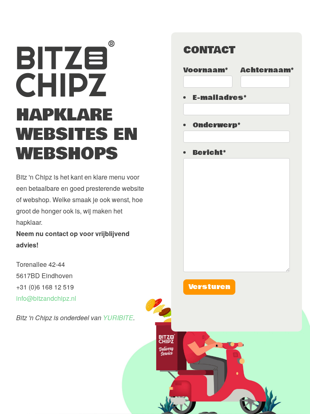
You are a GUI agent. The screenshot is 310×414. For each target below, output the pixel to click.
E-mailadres (219, 98)
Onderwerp (216, 125)
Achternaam (267, 70)
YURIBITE (118, 317)
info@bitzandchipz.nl (46, 298)
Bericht (209, 153)
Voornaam (205, 70)
